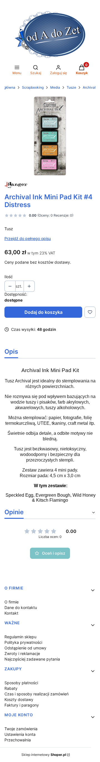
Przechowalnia (17, 739)
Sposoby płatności (21, 682)
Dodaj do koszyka (43, 312)
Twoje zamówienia (21, 728)
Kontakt (11, 613)
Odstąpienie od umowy (25, 647)
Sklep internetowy (43, 755)
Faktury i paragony (21, 705)
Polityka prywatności (23, 642)
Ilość (8, 276)
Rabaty (11, 688)
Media (55, 87)
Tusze (71, 87)
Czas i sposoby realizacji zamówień (36, 693)
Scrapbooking (33, 87)
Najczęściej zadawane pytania (32, 659)
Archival (89, 87)
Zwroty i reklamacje (22, 653)
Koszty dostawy (18, 699)
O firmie (11, 602)
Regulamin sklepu (20, 636)
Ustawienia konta (20, 734)
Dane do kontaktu (20, 607)
